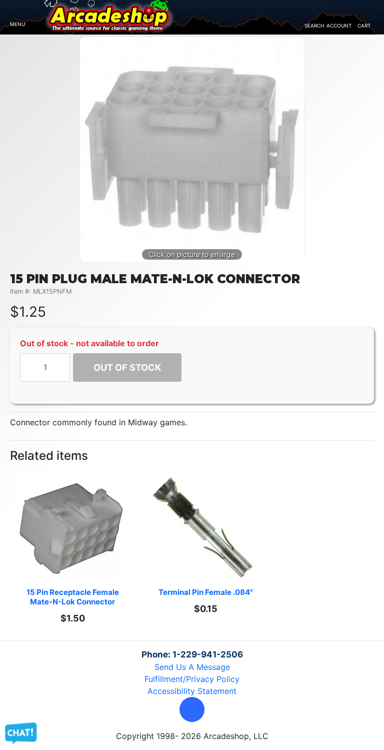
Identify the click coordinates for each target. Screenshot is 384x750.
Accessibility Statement (192, 691)
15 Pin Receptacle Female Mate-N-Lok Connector (73, 596)
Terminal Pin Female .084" (205, 592)
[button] (192, 709)
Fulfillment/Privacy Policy (192, 679)
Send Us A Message (192, 667)
